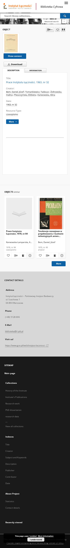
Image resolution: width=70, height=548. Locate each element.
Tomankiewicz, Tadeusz (37, 91)
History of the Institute (16, 390)
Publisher (9, 470)
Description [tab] (13, 70)
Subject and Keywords (16, 457)
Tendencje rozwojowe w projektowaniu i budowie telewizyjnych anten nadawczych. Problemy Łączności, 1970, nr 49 (50, 233)
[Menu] (66, 2)
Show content (15, 56)
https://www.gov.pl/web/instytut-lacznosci (25, 345)
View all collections (14, 426)
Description (10, 463)
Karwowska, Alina (46, 95)
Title (7, 444)
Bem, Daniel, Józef (15, 91)
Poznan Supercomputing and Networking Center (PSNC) (35, 542)
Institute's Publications (16, 397)
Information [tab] (35, 70)
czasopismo (12, 114)
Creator (9, 451)
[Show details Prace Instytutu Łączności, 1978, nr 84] (29, 255)
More (58, 263)
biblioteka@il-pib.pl (14, 331)
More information (46, 536)
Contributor (10, 476)
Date (7, 483)
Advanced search (52, 21)
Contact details (12, 507)
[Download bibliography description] (15, 255)
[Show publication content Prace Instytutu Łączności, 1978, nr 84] (22, 255)
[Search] (65, 16)
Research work (12, 403)
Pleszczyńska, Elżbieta (25, 95)
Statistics (9, 501)
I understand (36, 539)
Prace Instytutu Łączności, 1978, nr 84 (17, 232)
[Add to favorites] (57, 29)
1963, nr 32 (11, 104)
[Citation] (63, 29)
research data (12, 416)
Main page (9, 373)
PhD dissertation (13, 410)
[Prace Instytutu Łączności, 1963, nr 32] (11, 43)
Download (16, 64)
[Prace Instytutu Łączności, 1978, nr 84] (19, 213)
